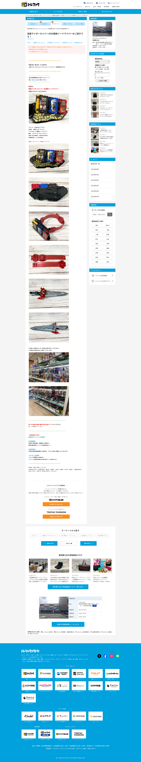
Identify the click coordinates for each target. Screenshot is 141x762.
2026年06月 (95, 180)
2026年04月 (95, 191)
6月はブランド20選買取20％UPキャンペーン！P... (106, 150)
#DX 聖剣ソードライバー (53, 42)
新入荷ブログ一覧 (37, 15)
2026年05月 (95, 185)
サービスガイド (77, 6)
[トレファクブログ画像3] (48, 207)
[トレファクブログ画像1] (48, 123)
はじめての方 (101, 3)
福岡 (96, 262)
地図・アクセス (68, 24)
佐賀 (107, 262)
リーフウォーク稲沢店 (48, 632)
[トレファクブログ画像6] (48, 308)
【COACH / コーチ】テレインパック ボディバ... (106, 108)
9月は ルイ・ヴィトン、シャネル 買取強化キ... (107, 144)
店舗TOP (32, 24)
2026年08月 (95, 169)
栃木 (96, 239)
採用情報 (106, 6)
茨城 (107, 230)
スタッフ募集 (79, 24)
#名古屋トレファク (67, 42)
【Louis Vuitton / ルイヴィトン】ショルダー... (106, 102)
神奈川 (108, 225)
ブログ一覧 (69, 543)
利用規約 (48, 748)
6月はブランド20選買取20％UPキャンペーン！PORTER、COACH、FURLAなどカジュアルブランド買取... (102, 579)
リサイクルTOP (29, 15)
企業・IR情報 (97, 6)
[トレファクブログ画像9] (48, 416)
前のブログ (50, 543)
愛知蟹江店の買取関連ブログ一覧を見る (68, 587)
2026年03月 (95, 196)
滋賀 (96, 244)
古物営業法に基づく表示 (61, 746)
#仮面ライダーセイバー (39, 42)
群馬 (107, 234)
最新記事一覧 (95, 164)
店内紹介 (44, 24)
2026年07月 (95, 175)
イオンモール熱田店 (107, 632)
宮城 (96, 253)
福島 (107, 248)
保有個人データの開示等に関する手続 (98, 746)
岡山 (107, 257)
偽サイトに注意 (81, 748)
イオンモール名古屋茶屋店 (83, 632)
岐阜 (96, 257)
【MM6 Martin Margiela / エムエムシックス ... (106, 95)
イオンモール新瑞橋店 (61, 632)
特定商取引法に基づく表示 (77, 746)
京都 (107, 244)
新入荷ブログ (107, 11)
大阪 (107, 239)
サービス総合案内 (101, 275)
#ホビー (29, 42)
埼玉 (96, 230)
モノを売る (58, 11)
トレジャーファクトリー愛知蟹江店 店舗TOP (51, 15)
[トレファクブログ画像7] (48, 342)
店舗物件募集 (115, 6)
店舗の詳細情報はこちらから (68, 624)
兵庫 (96, 248)
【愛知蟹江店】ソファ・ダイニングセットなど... (106, 131)
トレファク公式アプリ (102, 281)
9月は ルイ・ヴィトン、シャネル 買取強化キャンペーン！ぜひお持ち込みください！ (81, 579)
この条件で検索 (102, 81)
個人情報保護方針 (46, 746)
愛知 (107, 253)
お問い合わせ (91, 748)
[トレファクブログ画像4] (48, 241)
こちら (46, 49)
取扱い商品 (82, 11)
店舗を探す (33, 11)
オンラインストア (114, 3)
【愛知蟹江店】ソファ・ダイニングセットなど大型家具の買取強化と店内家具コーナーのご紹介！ (38, 579)
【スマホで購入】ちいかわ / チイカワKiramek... (106, 115)
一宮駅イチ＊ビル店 (33, 633)
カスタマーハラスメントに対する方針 (64, 748)
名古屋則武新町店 (96, 632)
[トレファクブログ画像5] (48, 274)
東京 (96, 225)
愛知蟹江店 (71, 632)
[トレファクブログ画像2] (48, 173)
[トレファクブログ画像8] (48, 382)
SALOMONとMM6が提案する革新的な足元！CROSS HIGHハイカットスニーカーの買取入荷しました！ (59, 579)
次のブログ (87, 543)
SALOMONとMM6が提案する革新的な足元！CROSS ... (107, 137)
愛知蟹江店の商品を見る (56, 504)
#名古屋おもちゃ (78, 42)
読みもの (87, 6)
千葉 (96, 234)
